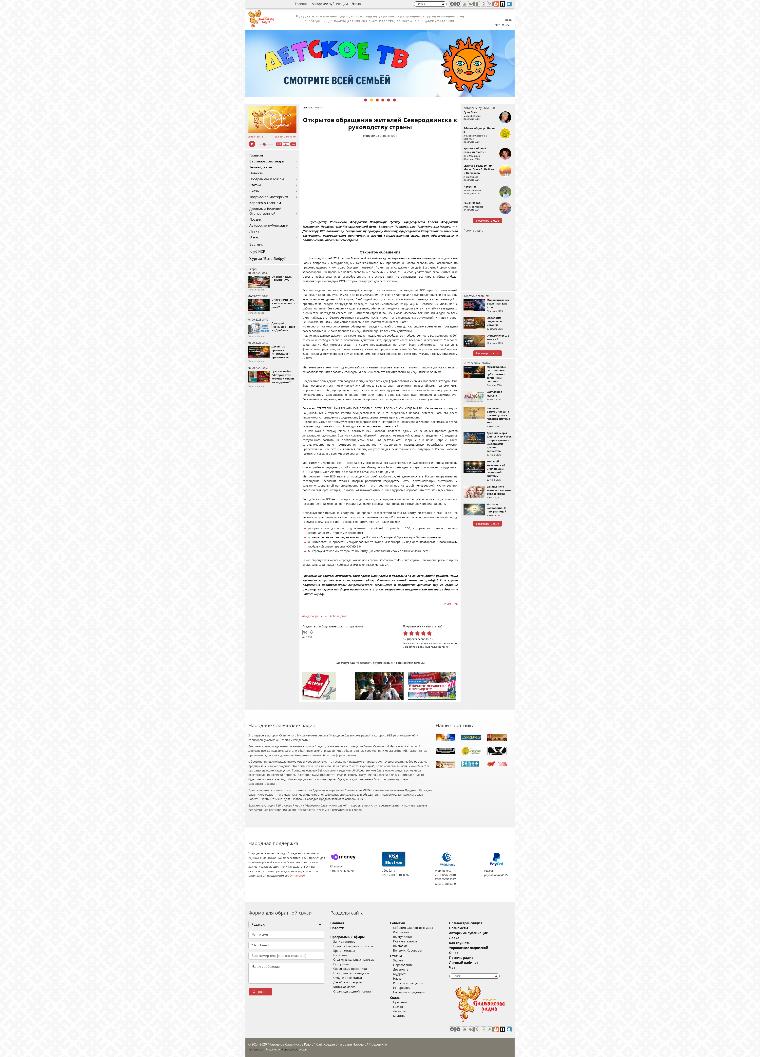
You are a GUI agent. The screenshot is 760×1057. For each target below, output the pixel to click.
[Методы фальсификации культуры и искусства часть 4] (327, 686)
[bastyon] (509, 4)
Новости (256, 173)
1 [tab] (365, 100)
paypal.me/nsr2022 (496, 875)
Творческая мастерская (268, 197)
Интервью (340, 955)
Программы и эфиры (266, 179)
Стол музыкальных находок (353, 959)
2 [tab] (371, 100)
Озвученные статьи (347, 977)
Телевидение (260, 167)
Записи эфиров (344, 941)
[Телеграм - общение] (458, 4)
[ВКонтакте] (305, 632)
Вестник (256, 244)
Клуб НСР (257, 251)
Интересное (401, 987)
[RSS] (490, 4)
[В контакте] (471, 4)
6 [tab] (394, 100)
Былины (399, 1015)
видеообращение (316, 616)
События (397, 923)
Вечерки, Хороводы (407, 950)
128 (279, 144)
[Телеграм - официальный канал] (452, 4)
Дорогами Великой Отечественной (265, 211)
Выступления (402, 936)
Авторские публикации (330, 4)
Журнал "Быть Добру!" (267, 259)
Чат (497, 25)
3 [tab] (377, 100)
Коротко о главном (265, 203)
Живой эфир (255, 136)
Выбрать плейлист (285, 136)
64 (286, 144)
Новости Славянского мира (353, 946)
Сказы (254, 191)
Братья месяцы (344, 950)
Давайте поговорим (347, 982)
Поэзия (255, 219)
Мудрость (400, 974)
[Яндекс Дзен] (483, 4)
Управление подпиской (468, 948)
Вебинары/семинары (267, 161)
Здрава (398, 960)
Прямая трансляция (465, 923)
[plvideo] (502, 4)
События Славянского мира (413, 927)
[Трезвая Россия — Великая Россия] (380, 686)
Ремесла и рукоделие (408, 983)
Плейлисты (458, 928)
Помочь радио (473, 230)
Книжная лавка (344, 987)
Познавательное (405, 941)
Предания (400, 1002)
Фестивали (401, 932)
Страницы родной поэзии (352, 991)
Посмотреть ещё (487, 220)
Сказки (398, 1007)
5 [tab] (388, 100)
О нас (254, 237)
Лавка (356, 4)
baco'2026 (258, 1049)
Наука (397, 978)
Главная (301, 4)
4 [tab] (382, 100)
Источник (451, 603)
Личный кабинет (463, 962)
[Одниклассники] (477, 4)
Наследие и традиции (409, 992)
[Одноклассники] (311, 632)
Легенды (399, 1011)
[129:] (380, 63)
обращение (339, 616)
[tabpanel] (380, 63)
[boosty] (496, 4)
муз (293, 144)
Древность (400, 969)
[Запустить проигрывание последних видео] (272, 119)
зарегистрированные (445, 643)
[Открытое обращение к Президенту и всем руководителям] (433, 686)
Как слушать (459, 943)
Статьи (255, 185)
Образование (403, 965)
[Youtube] (464, 4)
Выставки (400, 946)
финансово (297, 875)
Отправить (260, 991)
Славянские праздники (350, 968)
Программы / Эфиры (347, 937)
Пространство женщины (351, 973)
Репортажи (341, 964)
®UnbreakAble (289, 1049)
